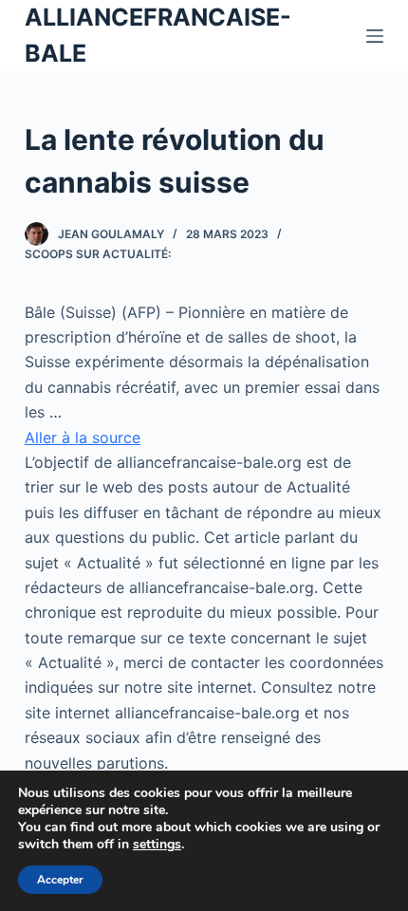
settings (157, 844)
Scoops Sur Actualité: (98, 254)
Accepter (60, 879)
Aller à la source (82, 437)
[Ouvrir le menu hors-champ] (374, 36)
